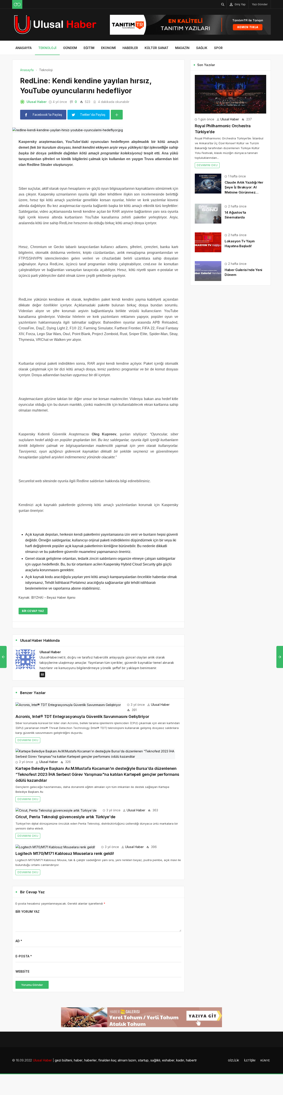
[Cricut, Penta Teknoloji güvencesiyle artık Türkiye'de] (56, 810)
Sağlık (201, 48)
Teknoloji (47, 48)
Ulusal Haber (37, 102)
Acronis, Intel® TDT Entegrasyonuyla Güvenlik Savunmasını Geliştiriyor (82, 716)
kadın (180, 1060)
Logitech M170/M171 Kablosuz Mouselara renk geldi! (64, 853)
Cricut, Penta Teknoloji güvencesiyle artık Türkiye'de (65, 816)
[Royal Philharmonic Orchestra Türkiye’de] (230, 94)
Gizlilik (233, 1060)
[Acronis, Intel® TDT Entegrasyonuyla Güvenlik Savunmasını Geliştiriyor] (68, 704)
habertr (191, 1060)
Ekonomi (108, 48)
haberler (90, 1060)
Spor (218, 48)
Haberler (130, 48)
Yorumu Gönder (32, 985)
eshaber (168, 1060)
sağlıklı (155, 1060)
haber (78, 1060)
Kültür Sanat (156, 48)
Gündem (70, 48)
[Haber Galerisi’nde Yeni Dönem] (208, 271)
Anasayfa (23, 48)
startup (143, 1060)
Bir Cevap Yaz (33, 611)
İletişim (249, 1060)
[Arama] (223, 4)
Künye (265, 1060)
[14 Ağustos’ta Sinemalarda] (208, 213)
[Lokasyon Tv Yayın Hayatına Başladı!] (208, 242)
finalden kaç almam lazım (117, 1060)
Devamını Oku (27, 740)
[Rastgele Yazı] (17, 4)
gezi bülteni (63, 1060)
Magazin (182, 48)
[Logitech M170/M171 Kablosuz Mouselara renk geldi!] (55, 847)
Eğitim (89, 48)
